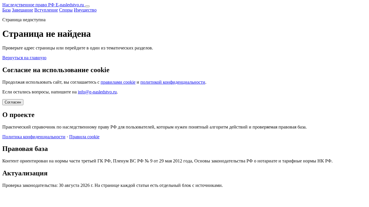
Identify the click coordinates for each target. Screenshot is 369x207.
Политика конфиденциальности (33, 136)
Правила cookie (84, 136)
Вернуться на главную (24, 57)
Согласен (13, 102)
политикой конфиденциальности (172, 82)
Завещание (22, 9)
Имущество (85, 9)
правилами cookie (118, 82)
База (6, 9)
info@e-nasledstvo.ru (97, 91)
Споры (66, 9)
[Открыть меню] (87, 6)
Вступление (46, 9)
